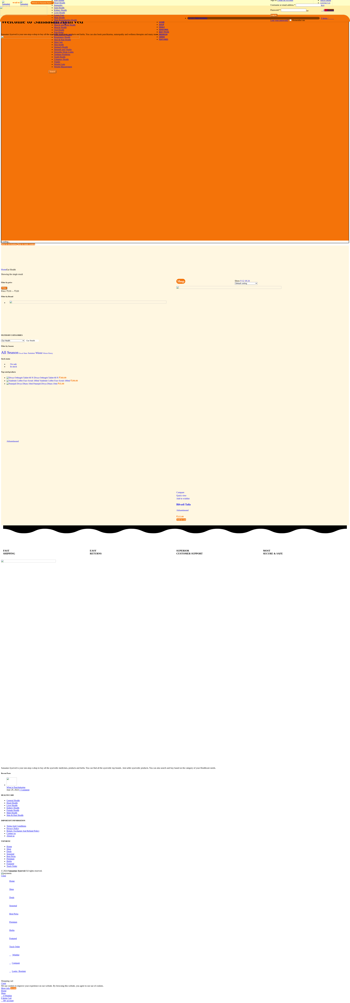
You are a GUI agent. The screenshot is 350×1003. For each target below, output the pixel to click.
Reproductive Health (63, 35)
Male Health (12, 813)
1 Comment (24, 790)
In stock (13, 366)
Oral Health (59, 30)
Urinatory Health (61, 59)
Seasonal (10, 854)
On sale (13, 364)
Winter (39, 353)
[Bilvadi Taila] (228, 288)
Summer (31, 353)
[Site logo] (23, 15)
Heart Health (59, 3)
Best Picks (11, 856)
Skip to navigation (9, 244)
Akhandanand (182, 510)
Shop (9, 849)
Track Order (12, 866)
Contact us (11, 833)
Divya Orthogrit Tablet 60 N (46, 378)
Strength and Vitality (63, 49)
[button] (181, 519)
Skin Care (58, 42)
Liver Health (59, 12)
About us (10, 836)
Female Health (13, 810)
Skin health (59, 44)
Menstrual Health (61, 22)
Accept (13, 988)
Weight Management (63, 67)
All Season (9, 352)
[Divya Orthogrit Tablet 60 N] (20, 378)
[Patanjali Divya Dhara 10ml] (20, 384)
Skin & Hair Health (62, 40)
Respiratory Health (62, 37)
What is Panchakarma (16, 787)
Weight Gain (59, 64)
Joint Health (59, 8)
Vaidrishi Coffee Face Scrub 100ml (55, 381)
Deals (9, 851)
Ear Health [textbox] (31, 341)
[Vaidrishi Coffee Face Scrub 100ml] (23, 381)
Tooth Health (59, 57)
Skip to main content (26, 244)
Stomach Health (61, 47)
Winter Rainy (48, 353)
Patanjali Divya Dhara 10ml (45, 384)
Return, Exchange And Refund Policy (23, 831)
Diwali (21, 353)
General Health (13, 800)
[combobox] (31, 341)
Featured (10, 864)
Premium (10, 859)
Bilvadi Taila (183, 504)
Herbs (9, 861)
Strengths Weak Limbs (64, 52)
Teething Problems (62, 54)
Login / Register (19, 971)
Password (275, 10)
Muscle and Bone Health (64, 25)
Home (3, 269)
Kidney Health (60, 10)
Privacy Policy (13, 828)
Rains (25, 353)
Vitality (57, 62)
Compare (16, 963)
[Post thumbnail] (12, 785)
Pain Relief (59, 32)
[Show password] (307, 10)
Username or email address (282, 5)
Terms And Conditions (16, 826)
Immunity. (58, 5)
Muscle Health (60, 27)
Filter (4, 288)
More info (5, 988)
